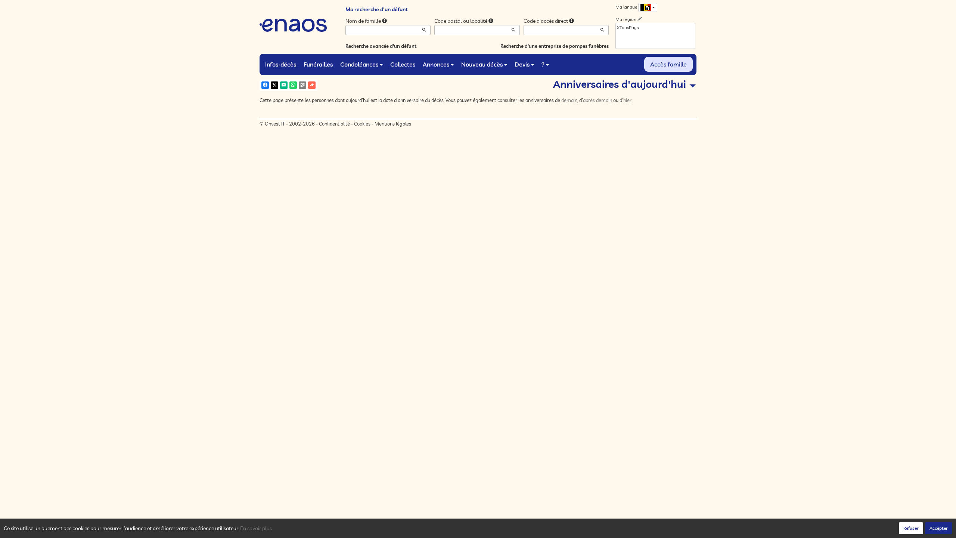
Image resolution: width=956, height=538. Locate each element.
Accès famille (668, 64)
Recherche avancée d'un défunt (380, 46)
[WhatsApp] (293, 85)
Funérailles (318, 64)
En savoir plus (256, 528)
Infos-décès (280, 64)
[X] (274, 85)
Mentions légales (393, 124)
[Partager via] (312, 85)
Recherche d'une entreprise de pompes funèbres (554, 46)
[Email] (284, 85)
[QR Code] (302, 85)
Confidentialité (334, 124)
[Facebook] (265, 85)
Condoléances (359, 64)
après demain (597, 100)
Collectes (402, 64)
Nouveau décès (482, 64)
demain (569, 100)
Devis (522, 64)
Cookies (362, 124)
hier (627, 100)
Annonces (436, 64)
